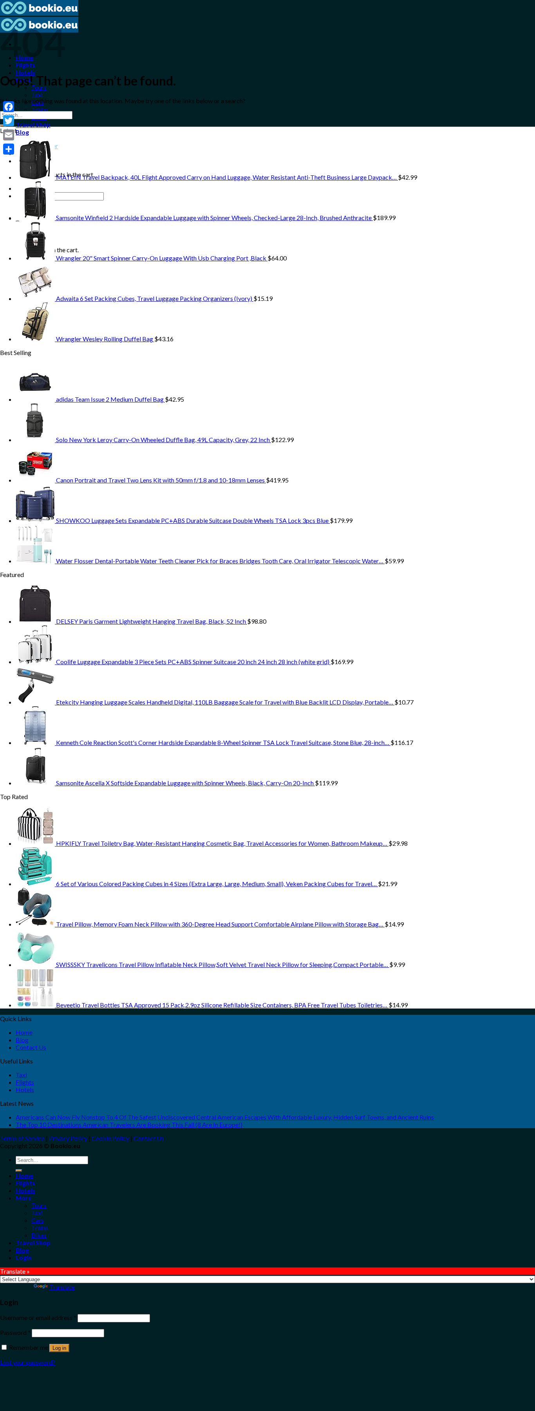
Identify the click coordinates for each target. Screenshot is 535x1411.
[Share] (9, 149)
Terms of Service (22, 1138)
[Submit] (19, 1170)
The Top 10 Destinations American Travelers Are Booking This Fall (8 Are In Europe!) (129, 1124)
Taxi (37, 94)
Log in (59, 1348)
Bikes (39, 1235)
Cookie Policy (110, 1138)
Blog (22, 132)
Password (15, 1332)
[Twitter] (9, 121)
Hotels (25, 72)
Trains (39, 109)
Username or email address (38, 1317)
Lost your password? (27, 1362)
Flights (25, 65)
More (24, 1198)
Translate (62, 1287)
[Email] (9, 135)
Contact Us (31, 1047)
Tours (39, 1205)
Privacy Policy (68, 1138)
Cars (37, 1220)
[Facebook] (9, 107)
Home (24, 1032)
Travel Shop (33, 124)
